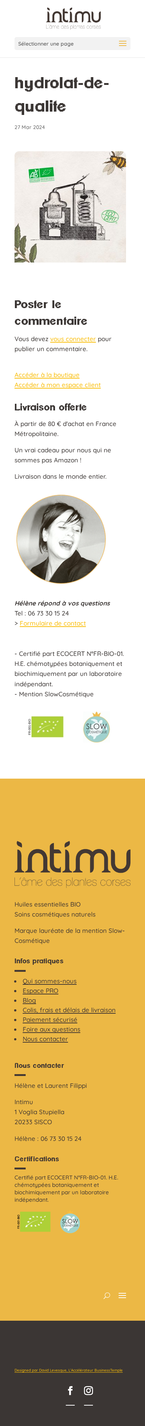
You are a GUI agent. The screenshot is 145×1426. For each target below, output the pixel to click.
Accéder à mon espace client (57, 385)
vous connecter (73, 339)
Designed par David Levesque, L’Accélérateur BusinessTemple (68, 1370)
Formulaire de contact (53, 623)
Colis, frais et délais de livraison (69, 1010)
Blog (29, 1000)
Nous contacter (45, 1039)
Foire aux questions (51, 1029)
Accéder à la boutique (47, 375)
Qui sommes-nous (50, 981)
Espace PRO (40, 990)
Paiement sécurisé (50, 1019)
